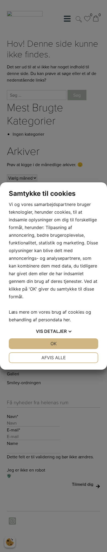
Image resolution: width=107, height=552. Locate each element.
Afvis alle (53, 357)
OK (53, 343)
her (66, 319)
